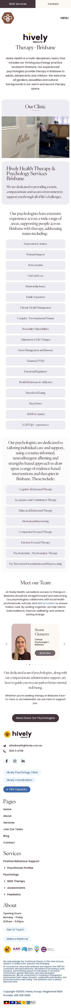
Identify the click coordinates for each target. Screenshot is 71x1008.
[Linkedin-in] (23, 761)
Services (9, 822)
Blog (6, 836)
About (7, 816)
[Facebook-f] (6, 761)
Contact (9, 842)
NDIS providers (46, 603)
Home (7, 809)
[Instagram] (15, 761)
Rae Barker (43, 630)
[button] (64, 644)
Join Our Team (13, 829)
